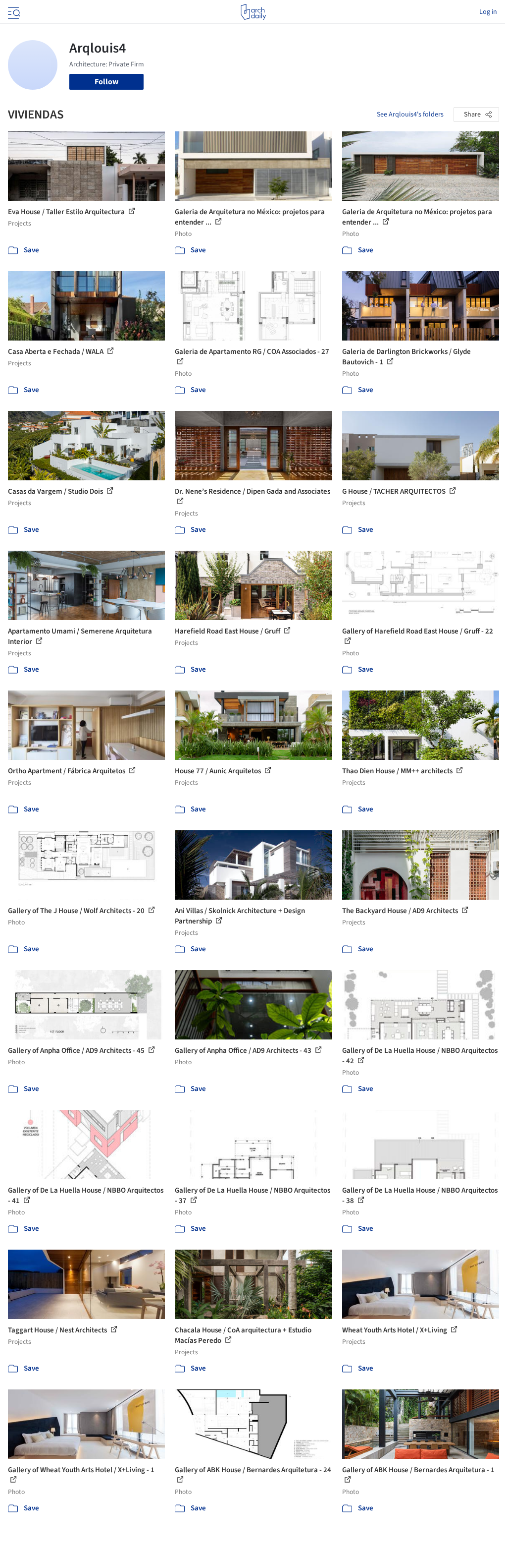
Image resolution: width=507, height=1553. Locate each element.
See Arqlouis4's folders (410, 114)
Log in (488, 11)
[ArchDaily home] (253, 12)
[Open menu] (13, 12)
